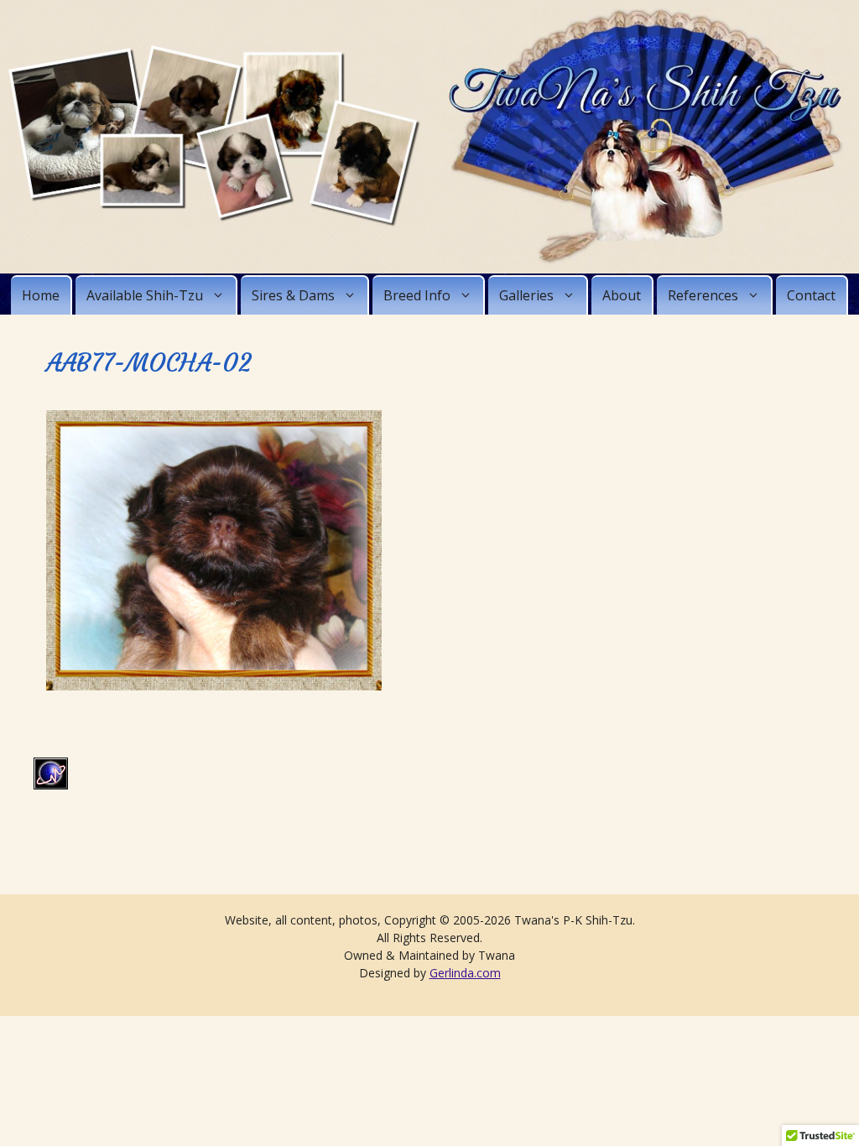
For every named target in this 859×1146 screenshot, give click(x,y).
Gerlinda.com (465, 973)
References (703, 295)
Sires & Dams (293, 295)
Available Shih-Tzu (144, 295)
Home (41, 295)
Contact (811, 295)
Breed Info (416, 295)
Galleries (526, 295)
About (621, 295)
